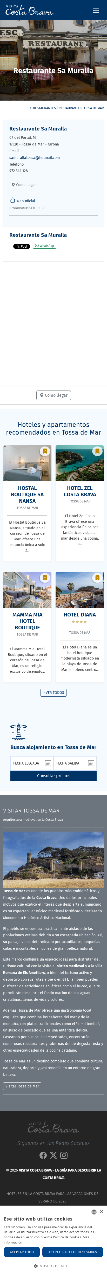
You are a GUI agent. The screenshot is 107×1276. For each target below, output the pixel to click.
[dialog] (53, 1241)
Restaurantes (44, 108)
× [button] (101, 1212)
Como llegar (25, 185)
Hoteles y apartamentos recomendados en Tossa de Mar (53, 428)
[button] (53, 1266)
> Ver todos (53, 692)
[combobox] (94, 1212)
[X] (53, 1157)
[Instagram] (64, 1157)
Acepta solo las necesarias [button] (73, 1252)
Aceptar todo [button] (22, 1252)
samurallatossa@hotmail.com (34, 158)
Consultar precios (53, 775)
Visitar (31, 810)
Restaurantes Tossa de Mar (81, 108)
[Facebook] (43, 1157)
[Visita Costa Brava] (27, 10)
